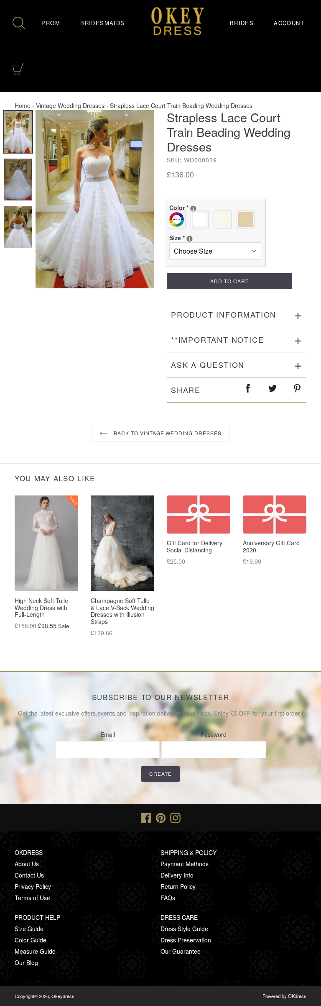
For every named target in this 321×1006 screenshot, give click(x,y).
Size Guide (29, 928)
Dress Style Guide (184, 928)
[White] (201, 219)
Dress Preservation (185, 940)
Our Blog (26, 962)
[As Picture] (178, 219)
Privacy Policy (33, 886)
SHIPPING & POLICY (188, 852)
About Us (27, 864)
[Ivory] (224, 219)
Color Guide (30, 940)
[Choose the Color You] (193, 208)
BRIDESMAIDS (102, 23)
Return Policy (178, 886)
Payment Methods (184, 864)
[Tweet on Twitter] (273, 389)
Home (23, 105)
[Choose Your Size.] (189, 239)
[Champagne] (247, 219)
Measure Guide (35, 951)
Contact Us (29, 875)
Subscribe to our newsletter (160, 697)
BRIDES (242, 23)
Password (214, 734)
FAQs (167, 897)
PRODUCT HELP (37, 917)
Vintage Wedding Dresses (70, 105)
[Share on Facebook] (248, 389)
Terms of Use (32, 897)
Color (213, 207)
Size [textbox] (199, 238)
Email (107, 734)
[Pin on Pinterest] (297, 389)
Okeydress (62, 996)
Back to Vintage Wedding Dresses (167, 432)
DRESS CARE (179, 917)
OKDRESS (29, 852)
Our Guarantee (180, 951)
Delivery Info (177, 875)
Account (289, 23)
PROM (50, 23)
